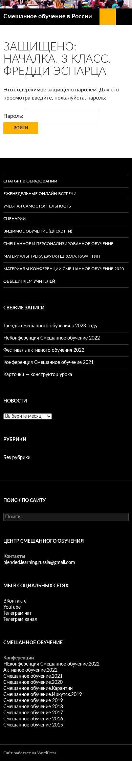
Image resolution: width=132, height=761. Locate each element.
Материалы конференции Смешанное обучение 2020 (63, 269)
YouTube (12, 607)
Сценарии (14, 219)
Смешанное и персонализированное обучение (58, 244)
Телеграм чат (17, 613)
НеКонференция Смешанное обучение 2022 (51, 338)
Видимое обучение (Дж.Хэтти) (37, 231)
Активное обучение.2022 (30, 670)
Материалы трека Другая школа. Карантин (51, 256)
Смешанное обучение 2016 (33, 719)
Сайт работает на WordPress (29, 753)
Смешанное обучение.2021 (33, 676)
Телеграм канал (20, 619)
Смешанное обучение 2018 (33, 706)
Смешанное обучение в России (47, 17)
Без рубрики (16, 457)
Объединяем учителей (29, 281)
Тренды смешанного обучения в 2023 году (50, 326)
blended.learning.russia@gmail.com (39, 562)
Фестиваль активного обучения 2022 (43, 350)
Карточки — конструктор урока (37, 374)
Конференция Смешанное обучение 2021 (48, 362)
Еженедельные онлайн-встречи (39, 194)
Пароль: (14, 116)
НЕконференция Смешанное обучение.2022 (51, 664)
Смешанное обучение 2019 (33, 700)
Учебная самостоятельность (37, 206)
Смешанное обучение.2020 (33, 682)
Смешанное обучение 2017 (33, 713)
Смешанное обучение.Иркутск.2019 (42, 694)
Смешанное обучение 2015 (33, 725)
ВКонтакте (14, 601)
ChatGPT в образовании (30, 181)
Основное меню (124, 16)
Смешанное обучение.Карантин (38, 688)
